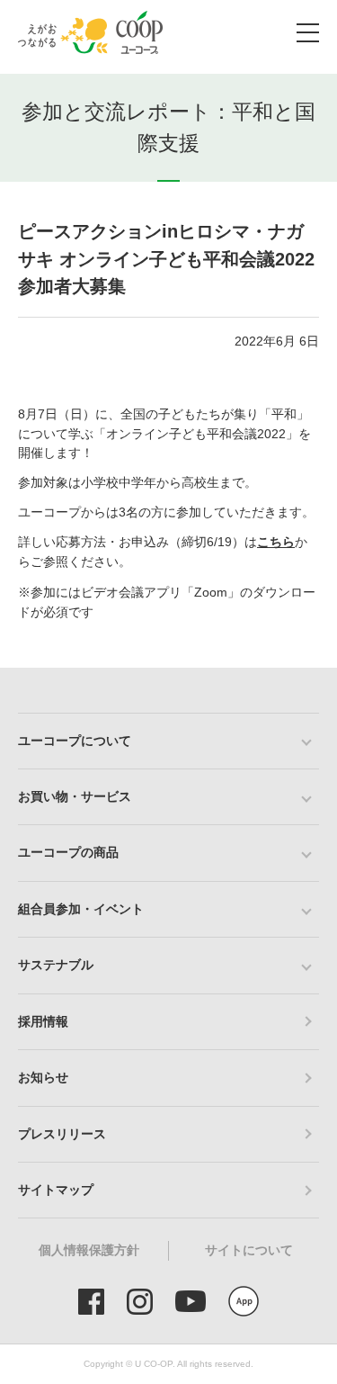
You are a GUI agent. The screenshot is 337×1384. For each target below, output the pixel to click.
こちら (276, 542)
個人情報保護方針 (89, 1250)
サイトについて (249, 1250)
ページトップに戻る (296, 667)
